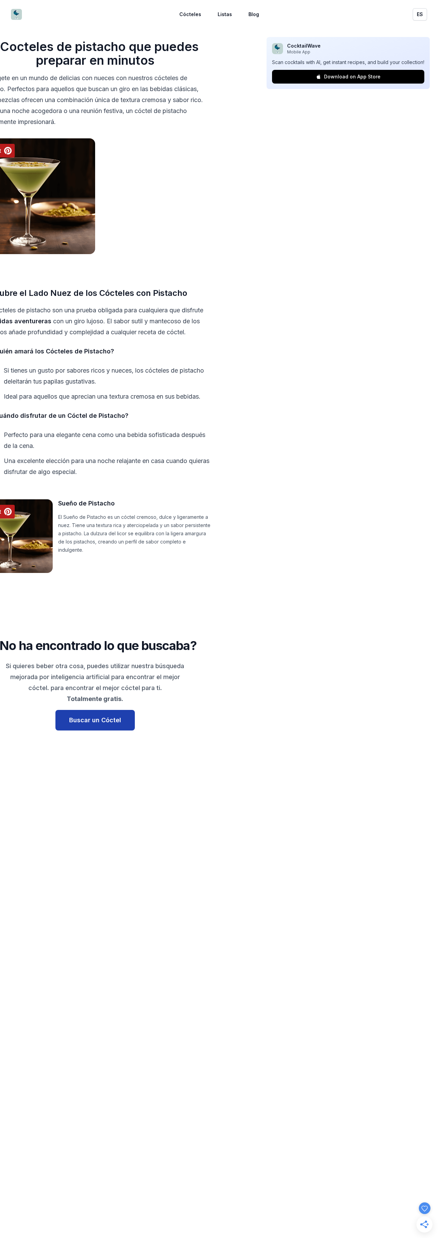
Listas (225, 14)
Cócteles (190, 14)
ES (420, 14)
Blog (253, 14)
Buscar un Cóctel (95, 720)
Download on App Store (352, 76)
